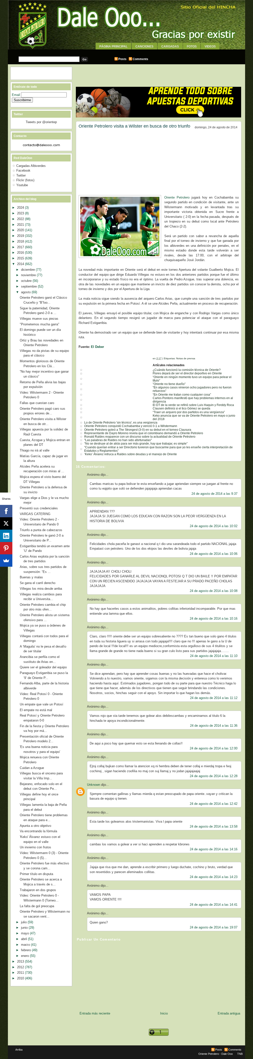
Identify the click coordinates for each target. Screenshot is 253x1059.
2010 (21, 978)
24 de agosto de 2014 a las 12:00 (213, 748)
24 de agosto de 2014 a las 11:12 (213, 698)
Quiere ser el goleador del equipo (43, 667)
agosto (26, 292)
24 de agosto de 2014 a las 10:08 (213, 591)
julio (24, 922)
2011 (21, 972)
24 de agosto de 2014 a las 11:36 (213, 725)
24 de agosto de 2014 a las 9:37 (214, 494)
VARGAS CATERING (35, 514)
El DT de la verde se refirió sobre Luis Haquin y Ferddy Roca (193, 405)
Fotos (192, 46)
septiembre (29, 286)
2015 (21, 258)
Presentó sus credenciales (39, 508)
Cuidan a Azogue (32, 768)
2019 (21, 236)
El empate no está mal (36, 710)
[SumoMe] (6, 560)
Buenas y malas (31, 577)
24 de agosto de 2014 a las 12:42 (213, 804)
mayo (25, 933)
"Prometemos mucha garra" (39, 324)
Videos (210, 46)
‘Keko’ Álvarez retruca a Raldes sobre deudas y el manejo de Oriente (130, 454)
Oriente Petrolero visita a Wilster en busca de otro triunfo (134, 126)
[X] (6, 523)
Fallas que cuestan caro (37, 403)
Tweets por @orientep (41, 122)
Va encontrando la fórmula (38, 831)
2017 (21, 247)
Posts (122, 59)
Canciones (144, 46)
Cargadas (170, 46)
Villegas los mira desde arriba (41, 588)
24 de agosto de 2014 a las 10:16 (213, 618)
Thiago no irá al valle (34, 450)
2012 (21, 967)
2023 (21, 213)
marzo (26, 944)
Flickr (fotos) (25, 180)
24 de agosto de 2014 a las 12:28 (213, 776)
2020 (21, 230)
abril (24, 939)
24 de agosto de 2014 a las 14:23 (213, 877)
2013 (21, 961)
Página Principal (113, 46)
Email (16, 95)
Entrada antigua (229, 1013)
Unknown (93, 785)
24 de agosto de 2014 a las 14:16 (213, 849)
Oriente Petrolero (177, 197)
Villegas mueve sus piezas (39, 318)
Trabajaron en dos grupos (38, 890)
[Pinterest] (6, 548)
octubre (27, 281)
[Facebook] (6, 511)
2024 (21, 207)
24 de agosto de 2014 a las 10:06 (213, 554)
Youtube (22, 185)
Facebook (23, 170)
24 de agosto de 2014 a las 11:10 (213, 656)
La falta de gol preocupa (37, 906)
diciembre (28, 269)
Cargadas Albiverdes (31, 166)
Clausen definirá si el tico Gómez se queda (181, 408)
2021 (21, 224)
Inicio (164, 1013)
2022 (21, 219)
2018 (21, 241)
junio (25, 927)
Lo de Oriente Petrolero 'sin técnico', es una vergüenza (120, 422)
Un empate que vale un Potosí (41, 704)
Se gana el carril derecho (37, 583)
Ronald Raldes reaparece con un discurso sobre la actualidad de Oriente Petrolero (139, 436)
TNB (240, 1053)
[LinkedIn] (6, 536)
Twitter (21, 175)
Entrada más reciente (95, 1013)
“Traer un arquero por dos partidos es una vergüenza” (189, 412)
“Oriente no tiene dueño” (169, 384)
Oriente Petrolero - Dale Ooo (215, 1053)
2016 (21, 252)
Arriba (18, 1049)
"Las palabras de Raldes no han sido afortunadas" (118, 440)
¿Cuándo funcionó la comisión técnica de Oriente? (187, 370)
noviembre (29, 275)
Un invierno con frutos (35, 847)
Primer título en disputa (36, 874)
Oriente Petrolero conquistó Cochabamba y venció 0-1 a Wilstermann (130, 426)
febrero (26, 950)
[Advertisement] (126, 51)
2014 (21, 264)
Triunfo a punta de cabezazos (41, 530)
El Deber (97, 347)
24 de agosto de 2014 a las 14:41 (213, 904)
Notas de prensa (185, 358)
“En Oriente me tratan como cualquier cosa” (182, 394)
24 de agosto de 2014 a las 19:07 (213, 927)
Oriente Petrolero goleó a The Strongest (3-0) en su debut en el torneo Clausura (137, 429)
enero (25, 956)
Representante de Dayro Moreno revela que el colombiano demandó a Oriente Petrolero (143, 433)
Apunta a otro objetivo (35, 826)
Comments (140, 59)
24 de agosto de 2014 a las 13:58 (213, 826)
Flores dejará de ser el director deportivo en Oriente (187, 373)
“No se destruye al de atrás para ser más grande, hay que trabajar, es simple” (136, 443)
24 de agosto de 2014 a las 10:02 (213, 526)
